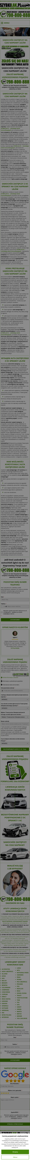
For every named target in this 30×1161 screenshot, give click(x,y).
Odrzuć (15, 1157)
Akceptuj (15, 1152)
